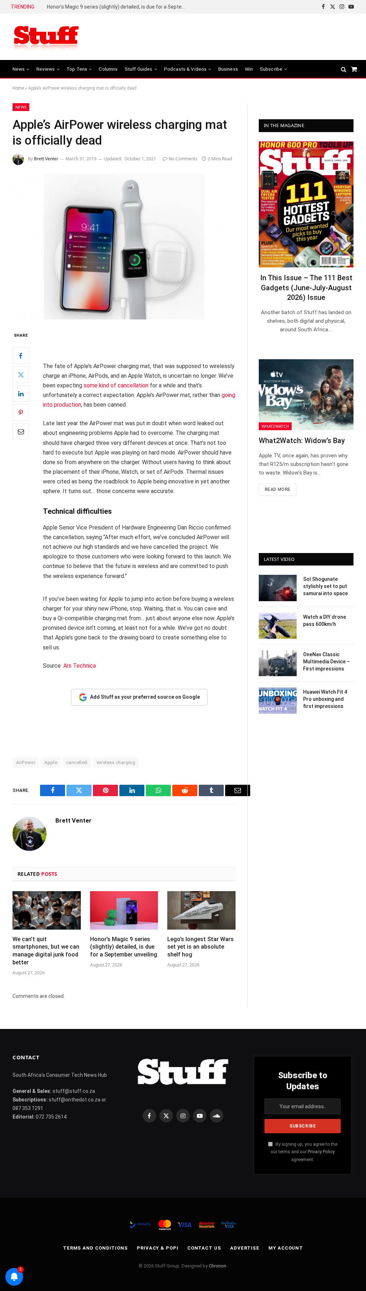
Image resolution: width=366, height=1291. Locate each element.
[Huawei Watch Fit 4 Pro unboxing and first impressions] (278, 701)
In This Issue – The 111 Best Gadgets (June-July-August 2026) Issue (306, 287)
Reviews (45, 69)
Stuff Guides (139, 69)
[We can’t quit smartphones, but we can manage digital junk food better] (47, 910)
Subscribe (271, 69)
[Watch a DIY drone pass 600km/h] (278, 626)
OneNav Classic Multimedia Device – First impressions (326, 662)
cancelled (77, 762)
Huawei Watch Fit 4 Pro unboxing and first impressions (325, 699)
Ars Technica (79, 665)
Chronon (217, 1266)
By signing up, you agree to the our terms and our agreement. (304, 1151)
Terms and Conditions (95, 1248)
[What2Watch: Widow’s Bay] (306, 394)
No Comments (183, 159)
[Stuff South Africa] (46, 37)
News (19, 69)
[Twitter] (21, 374)
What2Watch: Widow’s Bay (302, 440)
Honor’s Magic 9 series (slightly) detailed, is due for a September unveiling (123, 947)
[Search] (344, 69)
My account (285, 1248)
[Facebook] (21, 355)
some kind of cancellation (116, 385)
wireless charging (116, 762)
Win (249, 69)
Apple (50, 762)
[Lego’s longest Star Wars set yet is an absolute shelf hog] (201, 910)
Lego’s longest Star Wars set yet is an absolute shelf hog (112, 7)
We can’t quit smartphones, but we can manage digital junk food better (46, 951)
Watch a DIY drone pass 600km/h (324, 620)
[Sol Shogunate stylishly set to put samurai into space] (278, 588)
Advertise (244, 1248)
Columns (108, 69)
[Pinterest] (21, 412)
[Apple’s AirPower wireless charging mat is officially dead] (124, 247)
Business (228, 69)
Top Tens (76, 69)
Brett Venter (46, 159)
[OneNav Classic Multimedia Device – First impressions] (278, 663)
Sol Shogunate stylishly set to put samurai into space (325, 586)
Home (18, 88)
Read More (277, 489)
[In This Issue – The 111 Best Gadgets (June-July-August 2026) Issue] (306, 204)
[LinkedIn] (21, 393)
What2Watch (275, 426)
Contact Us (204, 1248)
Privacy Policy (321, 1151)
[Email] (21, 431)
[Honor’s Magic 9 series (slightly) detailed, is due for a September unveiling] (124, 910)
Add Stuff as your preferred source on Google (145, 697)
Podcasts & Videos (185, 69)
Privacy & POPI (157, 1248)
